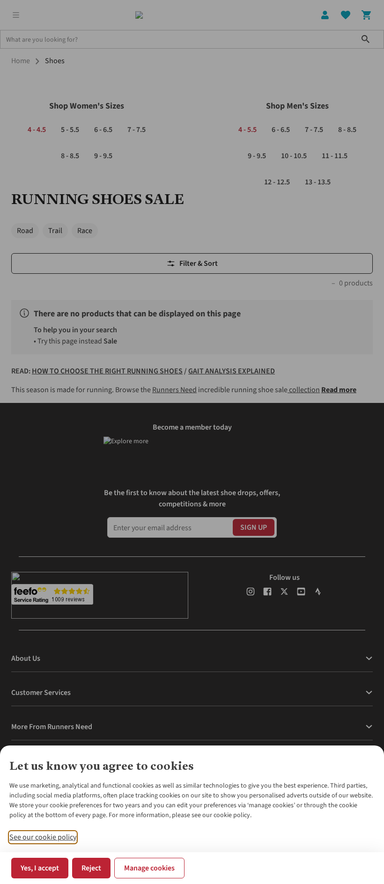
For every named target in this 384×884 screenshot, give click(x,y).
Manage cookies (149, 868)
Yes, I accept (40, 868)
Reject (91, 868)
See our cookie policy (42, 837)
